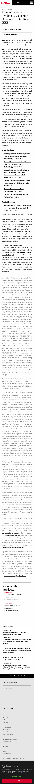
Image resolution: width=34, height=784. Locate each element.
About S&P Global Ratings (8, 689)
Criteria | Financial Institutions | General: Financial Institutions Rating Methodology (17, 164)
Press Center (5, 722)
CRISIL (4, 699)
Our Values (5, 715)
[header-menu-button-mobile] (31, 2)
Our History (5, 717)
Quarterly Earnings (7, 732)
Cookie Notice (24, 772)
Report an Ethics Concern (8, 744)
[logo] (5, 2)
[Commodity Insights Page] (19, 676)
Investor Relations (7, 727)
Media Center (6, 694)
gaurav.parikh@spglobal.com (12, 610)
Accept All (17, 780)
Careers (4, 751)
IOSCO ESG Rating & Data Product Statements (13, 758)
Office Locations (6, 746)
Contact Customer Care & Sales (10, 739)
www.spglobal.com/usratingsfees (13, 547)
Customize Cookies (17, 776)
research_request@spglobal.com (15, 576)
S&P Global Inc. (8, 709)
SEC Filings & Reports (8, 734)
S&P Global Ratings (10, 682)
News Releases (6, 729)
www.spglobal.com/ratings (10, 533)
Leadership (5, 756)
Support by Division (7, 741)
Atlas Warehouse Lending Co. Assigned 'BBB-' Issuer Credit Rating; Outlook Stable (17, 208)
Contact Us (5, 704)
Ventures (5, 719)
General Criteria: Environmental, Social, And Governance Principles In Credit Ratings (17, 183)
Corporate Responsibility (8, 753)
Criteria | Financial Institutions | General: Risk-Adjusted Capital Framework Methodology (17, 156)
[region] (17, 772)
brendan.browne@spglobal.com (12, 599)
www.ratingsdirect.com (12, 535)
